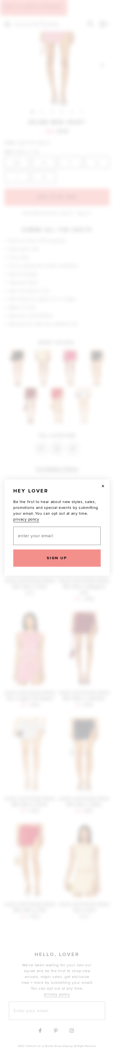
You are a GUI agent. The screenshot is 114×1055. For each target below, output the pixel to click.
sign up (57, 558)
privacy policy (26, 519)
